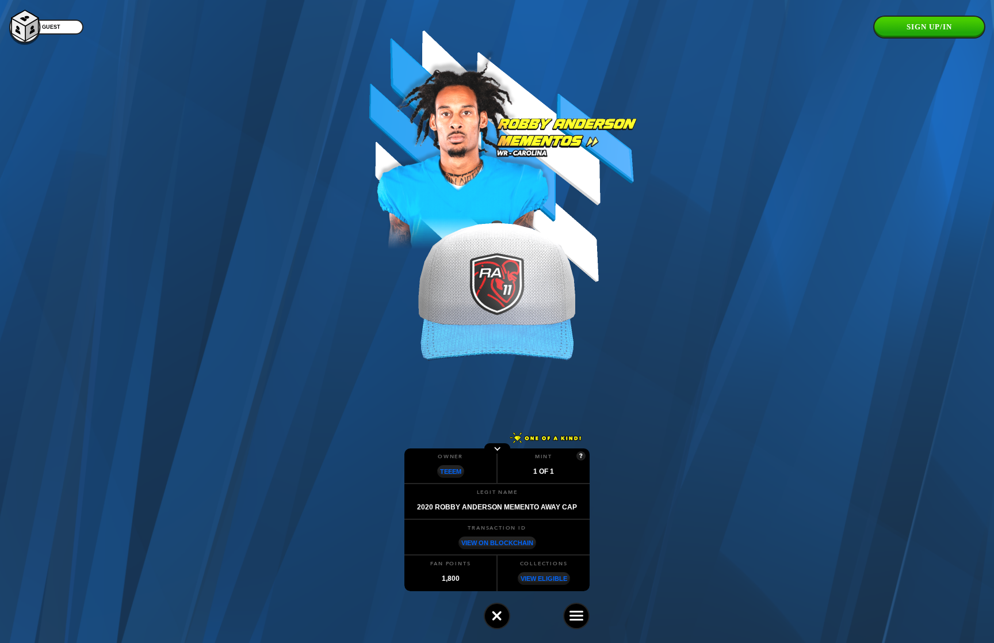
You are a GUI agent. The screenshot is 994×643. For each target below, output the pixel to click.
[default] (497, 616)
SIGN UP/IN (929, 26)
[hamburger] (576, 616)
